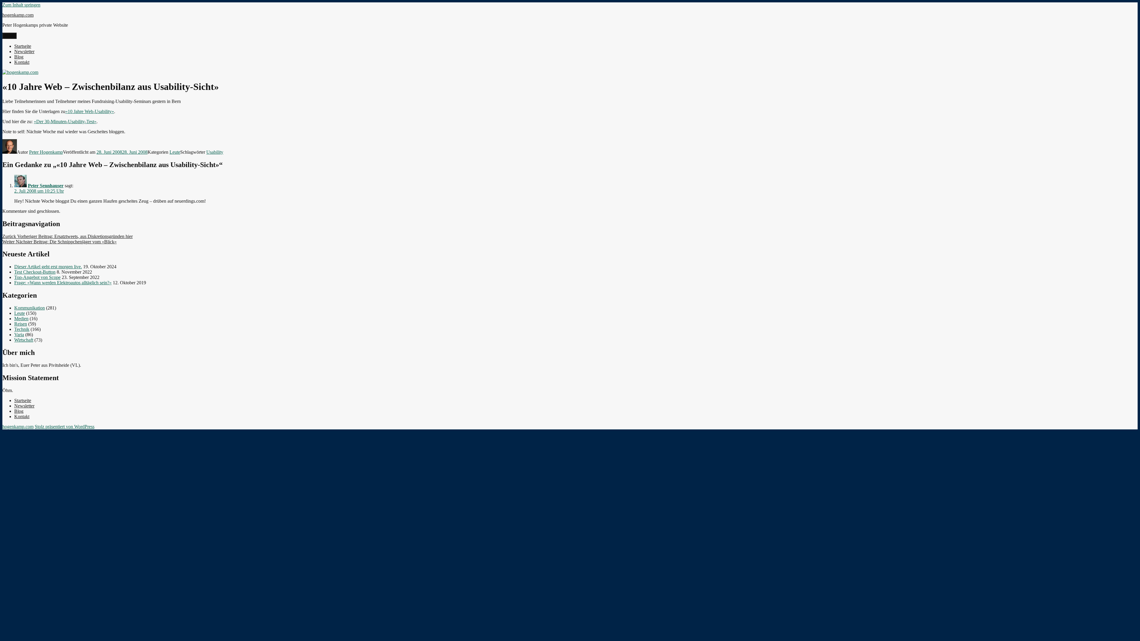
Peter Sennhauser (46, 185)
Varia (19, 334)
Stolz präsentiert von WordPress (64, 426)
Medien (21, 318)
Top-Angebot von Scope (37, 277)
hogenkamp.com (18, 15)
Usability (214, 152)
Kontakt (21, 62)
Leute (175, 152)
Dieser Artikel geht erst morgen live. (48, 266)
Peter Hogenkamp (46, 152)
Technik (21, 329)
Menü (9, 36)
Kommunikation (29, 307)
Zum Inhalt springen (21, 4)
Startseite (22, 46)
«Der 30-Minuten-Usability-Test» (65, 121)
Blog (18, 56)
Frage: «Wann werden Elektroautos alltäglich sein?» (63, 282)
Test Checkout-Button (35, 272)
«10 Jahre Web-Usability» (89, 111)
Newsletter (24, 51)
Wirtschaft (23, 339)
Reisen (20, 323)
